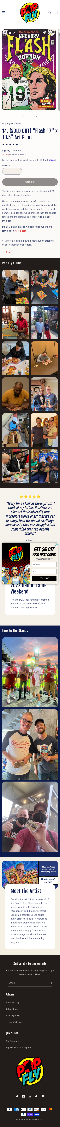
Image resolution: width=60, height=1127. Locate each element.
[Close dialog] (56, 544)
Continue (44, 578)
